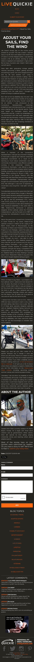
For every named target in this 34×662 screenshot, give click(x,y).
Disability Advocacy (17, 531)
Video (17, 13)
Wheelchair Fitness (17, 567)
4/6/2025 (4, 601)
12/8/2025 (4, 587)
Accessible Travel (17, 514)
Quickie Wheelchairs (18, 25)
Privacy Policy (25, 654)
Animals (17, 523)
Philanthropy (17, 555)
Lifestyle (17, 547)
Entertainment (17, 535)
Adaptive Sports (17, 519)
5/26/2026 (4, 580)
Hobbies (17, 539)
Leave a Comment (7, 462)
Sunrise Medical (16, 652)
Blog (17, 9)
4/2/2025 (4, 608)
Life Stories (17, 543)
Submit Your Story (17, 17)
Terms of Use (17, 654)
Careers (17, 527)
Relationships (17, 559)
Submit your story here (18, 449)
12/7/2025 (4, 594)
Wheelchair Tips (17, 572)
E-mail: (3, 472)
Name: (3, 465)
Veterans (17, 563)
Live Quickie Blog (6, 29)
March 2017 (15, 29)
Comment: (4, 479)
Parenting (17, 551)
